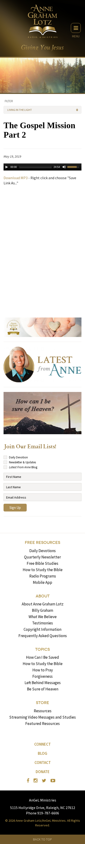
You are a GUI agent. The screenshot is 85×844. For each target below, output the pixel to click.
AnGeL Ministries (42, 800)
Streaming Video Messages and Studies (42, 717)
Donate (43, 771)
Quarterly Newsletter (42, 557)
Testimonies (42, 623)
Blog (42, 753)
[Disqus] (42, 249)
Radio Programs (42, 576)
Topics (42, 649)
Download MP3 (16, 177)
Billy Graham (42, 610)
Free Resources (42, 542)
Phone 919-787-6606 (42, 813)
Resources (42, 710)
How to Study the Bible (43, 569)
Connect (42, 744)
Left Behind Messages (43, 682)
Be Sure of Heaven (42, 689)
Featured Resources (42, 723)
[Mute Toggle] (64, 167)
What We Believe (43, 616)
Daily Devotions (42, 550)
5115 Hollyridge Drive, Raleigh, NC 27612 (42, 807)
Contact (42, 762)
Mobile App (42, 582)
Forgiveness (42, 676)
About (43, 596)
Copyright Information (42, 629)
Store (42, 702)
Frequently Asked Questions (42, 635)
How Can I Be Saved (42, 657)
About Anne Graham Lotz (43, 604)
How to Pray (42, 670)
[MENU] (76, 28)
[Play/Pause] (6, 167)
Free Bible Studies (42, 563)
